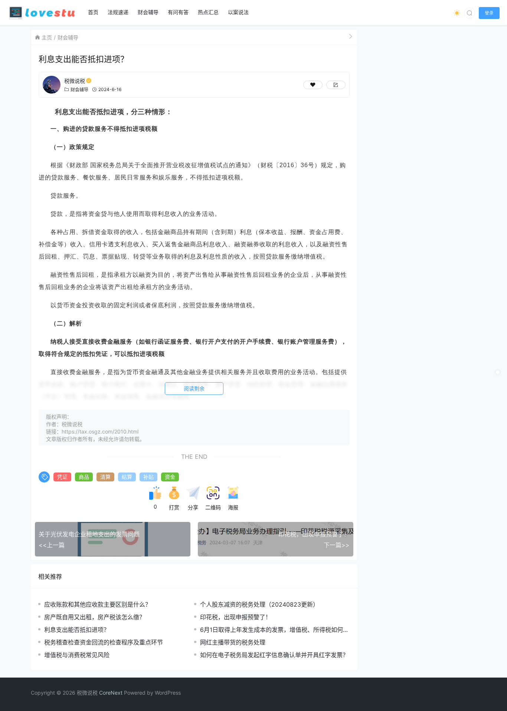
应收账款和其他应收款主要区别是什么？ (97, 604)
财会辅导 (68, 37)
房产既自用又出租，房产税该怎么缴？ (94, 617)
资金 (170, 477)
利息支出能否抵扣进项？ (76, 629)
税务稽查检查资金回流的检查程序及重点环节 (103, 642)
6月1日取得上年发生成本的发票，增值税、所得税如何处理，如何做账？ (274, 630)
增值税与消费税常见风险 (76, 655)
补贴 (148, 477)
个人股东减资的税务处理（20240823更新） (259, 604)
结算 (127, 477)
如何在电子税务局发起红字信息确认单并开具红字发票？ (274, 655)
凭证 (62, 477)
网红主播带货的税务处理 (232, 642)
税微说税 (74, 81)
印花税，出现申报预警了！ (235, 617)
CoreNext (110, 692)
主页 (47, 37)
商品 (84, 477)
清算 (105, 477)
